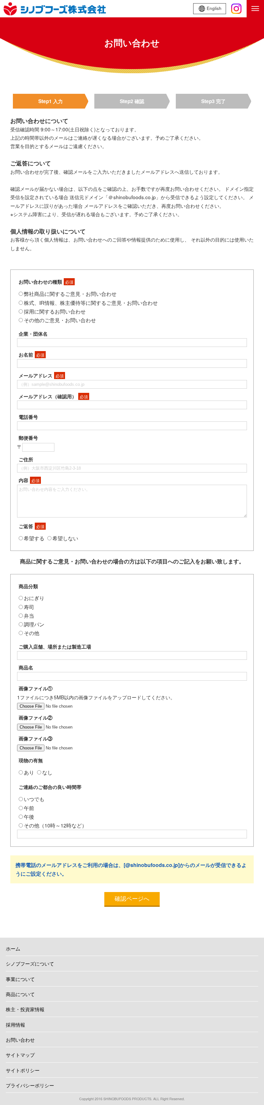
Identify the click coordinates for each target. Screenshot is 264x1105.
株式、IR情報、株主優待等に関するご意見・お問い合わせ (91, 302)
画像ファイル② (35, 717)
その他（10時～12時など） (55, 825)
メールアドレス (41, 375)
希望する (34, 538)
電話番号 (28, 416)
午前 (29, 808)
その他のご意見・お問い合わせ (60, 320)
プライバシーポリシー (30, 1085)
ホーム (13, 948)
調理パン (34, 624)
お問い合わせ (20, 1039)
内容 (29, 480)
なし (47, 772)
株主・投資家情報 (25, 1008)
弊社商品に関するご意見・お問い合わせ (70, 293)
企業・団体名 (33, 333)
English (214, 8)
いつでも (34, 799)
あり (29, 772)
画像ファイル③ (35, 738)
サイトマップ (20, 1054)
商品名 (26, 667)
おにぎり (34, 598)
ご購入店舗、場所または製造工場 (55, 646)
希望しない (65, 538)
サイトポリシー (23, 1070)
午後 (29, 816)
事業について (20, 978)
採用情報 (15, 1024)
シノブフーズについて (30, 963)
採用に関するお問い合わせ (55, 311)
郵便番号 (28, 437)
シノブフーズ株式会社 (54, 8)
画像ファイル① (35, 688)
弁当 (29, 615)
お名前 (31, 354)
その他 (31, 633)
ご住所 (26, 459)
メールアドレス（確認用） (53, 396)
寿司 (29, 607)
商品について (20, 993)
